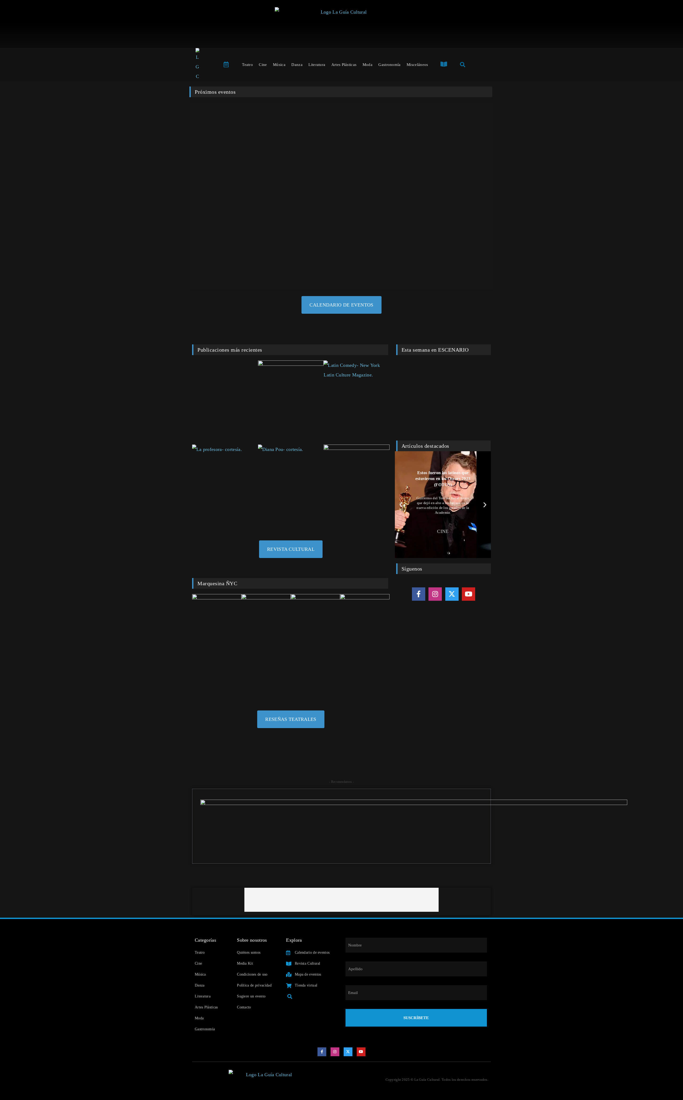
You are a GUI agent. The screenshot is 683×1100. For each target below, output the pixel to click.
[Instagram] (435, 594)
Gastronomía (389, 64)
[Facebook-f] (418, 594)
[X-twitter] (452, 594)
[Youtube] (468, 594)
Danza (297, 64)
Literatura (316, 64)
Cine (263, 64)
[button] (401, 504)
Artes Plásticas (344, 64)
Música (279, 64)
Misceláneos (417, 64)
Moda (367, 64)
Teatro (247, 64)
